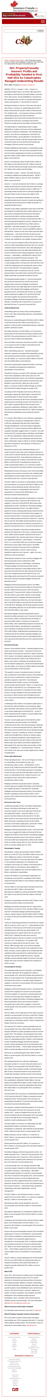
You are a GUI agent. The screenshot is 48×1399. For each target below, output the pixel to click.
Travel (14, 1342)
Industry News (15, 60)
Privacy (15, 1383)
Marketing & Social (34, 1347)
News (22, 60)
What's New (15, 1375)
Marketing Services (15, 1378)
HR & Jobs (34, 1353)
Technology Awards (14, 1359)
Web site (38, 1310)
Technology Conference (14, 1361)
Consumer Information (14, 1337)
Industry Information (34, 1337)
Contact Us (15, 1382)
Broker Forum (14, 1363)
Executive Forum (14, 1364)
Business (14, 1346)
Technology (34, 1349)
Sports (14, 1349)
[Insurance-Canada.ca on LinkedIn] (16, 1390)
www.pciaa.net (31, 1325)
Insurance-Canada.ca (27, 85)
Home (6, 60)
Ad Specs (15, 1380)
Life (14, 1347)
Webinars (14, 1371)
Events (34, 1339)
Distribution (34, 1340)
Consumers (14, 1334)
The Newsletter (14, 1368)
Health (14, 1344)
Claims (34, 1344)
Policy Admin (34, 1342)
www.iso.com (11, 1303)
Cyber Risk (34, 1351)
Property (14, 1340)
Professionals (34, 1334)
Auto (14, 1339)
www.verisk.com (24, 1303)
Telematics (34, 1346)
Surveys (14, 1369)
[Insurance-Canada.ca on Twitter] (13, 1390)
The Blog (14, 1366)
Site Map (15, 1385)
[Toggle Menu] (43, 21)
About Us (15, 1376)
